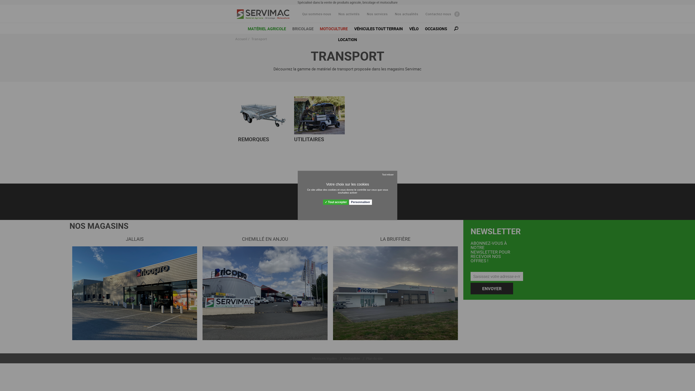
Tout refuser (388, 174)
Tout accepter (337, 202)
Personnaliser (360, 202)
